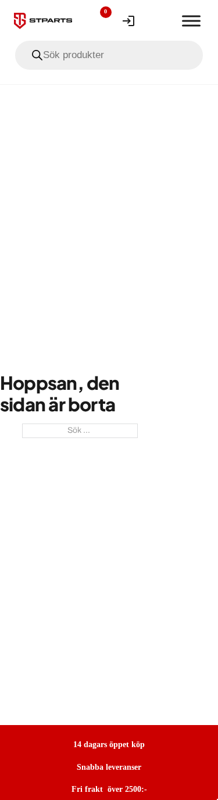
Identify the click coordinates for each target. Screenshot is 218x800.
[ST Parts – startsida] (43, 21)
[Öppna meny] (191, 21)
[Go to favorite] (97, 21)
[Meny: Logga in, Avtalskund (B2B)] (128, 21)
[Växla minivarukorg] (160, 21)
